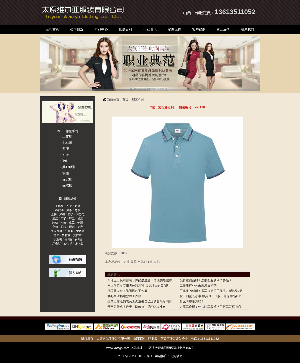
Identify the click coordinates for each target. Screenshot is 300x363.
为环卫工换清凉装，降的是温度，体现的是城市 (139, 280)
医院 (63, 226)
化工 (72, 222)
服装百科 (125, 29)
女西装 (80, 231)
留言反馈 (223, 29)
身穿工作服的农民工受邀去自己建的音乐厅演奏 (139, 301)
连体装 (79, 243)
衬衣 (65, 154)
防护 (70, 214)
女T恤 (78, 239)
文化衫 (67, 243)
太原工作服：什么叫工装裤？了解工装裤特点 (210, 306)
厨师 (72, 226)
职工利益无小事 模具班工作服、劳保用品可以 (210, 296)
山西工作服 (193, 13)
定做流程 (174, 29)
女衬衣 (77, 235)
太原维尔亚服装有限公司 (113, 338)
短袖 (77, 206)
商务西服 (56, 231)
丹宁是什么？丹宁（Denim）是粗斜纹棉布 (136, 306)
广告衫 (56, 243)
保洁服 (67, 185)
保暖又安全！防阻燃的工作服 (127, 291)
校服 (65, 173)
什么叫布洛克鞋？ (191, 301)
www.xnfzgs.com (117, 348)
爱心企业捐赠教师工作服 (124, 296)
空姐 (55, 226)
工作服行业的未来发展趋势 (198, 285)
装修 (55, 222)
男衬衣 (66, 235)
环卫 (72, 218)
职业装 (67, 142)
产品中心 (101, 29)
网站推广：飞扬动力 (169, 356)
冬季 (77, 210)
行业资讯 (150, 29)
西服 (65, 148)
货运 (80, 218)
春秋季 (59, 210)
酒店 (55, 218)
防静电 (80, 214)
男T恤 (68, 239)
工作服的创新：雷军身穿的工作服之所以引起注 (211, 291)
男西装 (69, 231)
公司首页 (52, 29)
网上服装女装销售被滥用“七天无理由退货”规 (137, 285)
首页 (125, 99)
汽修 (63, 222)
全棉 (54, 214)
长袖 (69, 206)
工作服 (67, 136)
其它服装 (69, 167)
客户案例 (198, 29)
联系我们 (247, 29)
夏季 (69, 210)
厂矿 (63, 218)
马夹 (56, 235)
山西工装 (139, 338)
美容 (80, 226)
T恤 (65, 161)
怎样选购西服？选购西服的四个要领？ (205, 280)
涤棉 (62, 214)
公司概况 (76, 29)
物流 (80, 222)
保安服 (67, 179)
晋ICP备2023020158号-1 (134, 356)
